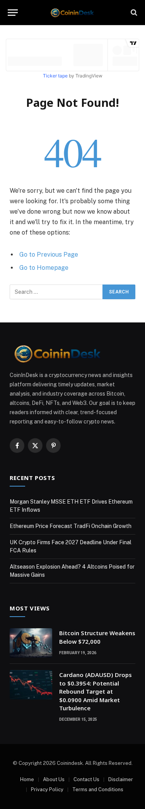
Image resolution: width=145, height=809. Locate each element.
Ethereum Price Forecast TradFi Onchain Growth (70, 526)
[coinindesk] (72, 12)
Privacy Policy (47, 789)
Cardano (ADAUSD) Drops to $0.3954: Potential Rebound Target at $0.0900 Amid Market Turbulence (95, 691)
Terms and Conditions (97, 789)
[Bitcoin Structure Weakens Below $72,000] (31, 643)
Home (27, 779)
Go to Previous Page (48, 254)
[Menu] (13, 12)
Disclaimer (120, 779)
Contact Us (86, 779)
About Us (54, 779)
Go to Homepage (43, 267)
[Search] (133, 12)
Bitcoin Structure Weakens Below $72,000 (97, 637)
